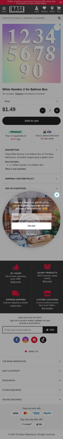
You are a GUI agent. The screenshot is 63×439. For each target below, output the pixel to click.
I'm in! (31, 226)
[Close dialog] (56, 194)
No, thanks (31, 234)
